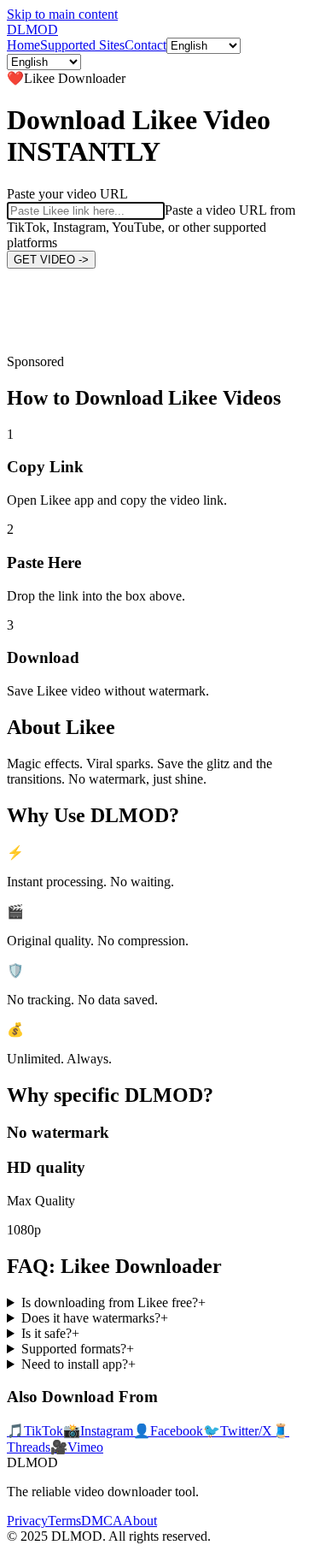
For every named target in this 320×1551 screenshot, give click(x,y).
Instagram (98, 1431)
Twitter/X (237, 1431)
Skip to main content (62, 14)
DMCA (102, 1520)
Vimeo (76, 1447)
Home (23, 45)
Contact (145, 45)
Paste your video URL (67, 193)
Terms (64, 1520)
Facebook (168, 1431)
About (140, 1520)
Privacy (27, 1520)
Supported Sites (82, 45)
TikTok (35, 1431)
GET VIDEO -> (51, 259)
